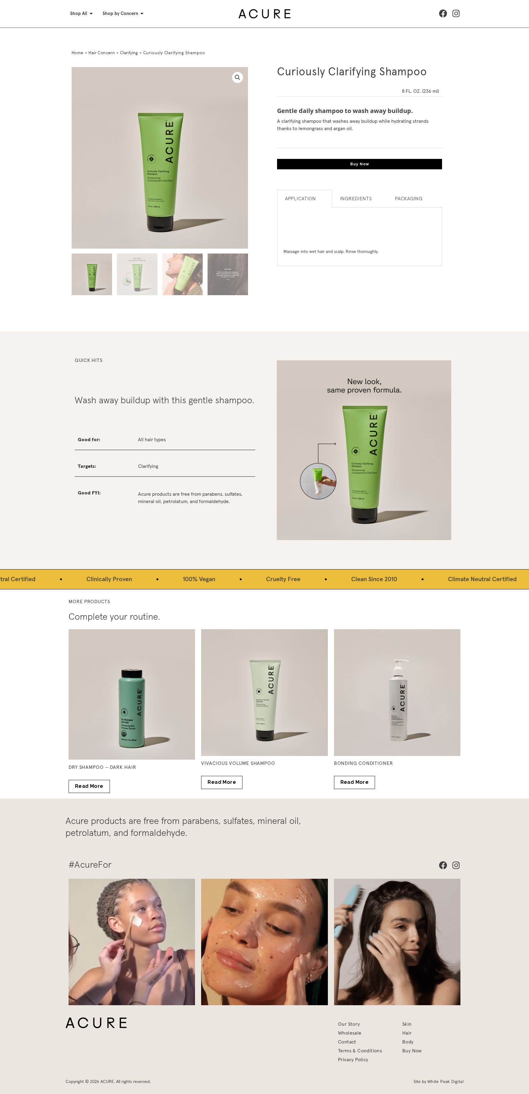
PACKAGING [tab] (408, 198)
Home (78, 53)
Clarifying (129, 53)
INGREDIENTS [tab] (356, 198)
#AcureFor (90, 865)
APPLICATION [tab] (300, 198)
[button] (237, 77)
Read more (89, 786)
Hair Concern (101, 53)
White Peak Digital (445, 1082)
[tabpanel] (359, 237)
